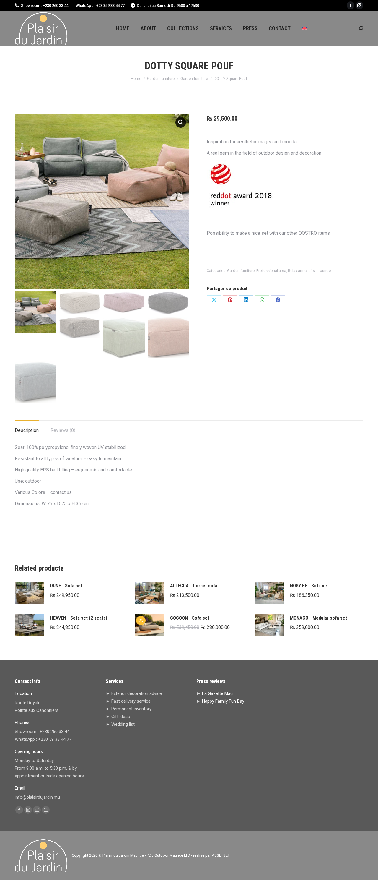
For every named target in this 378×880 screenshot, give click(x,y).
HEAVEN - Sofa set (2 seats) (78, 618)
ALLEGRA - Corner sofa (193, 586)
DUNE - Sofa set (66, 586)
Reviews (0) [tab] (62, 430)
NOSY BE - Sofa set (309, 586)
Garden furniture (241, 270)
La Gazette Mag (217, 693)
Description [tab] (27, 430)
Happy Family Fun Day (223, 701)
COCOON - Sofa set (189, 618)
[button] (180, 122)
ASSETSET (221, 855)
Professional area (271, 270)
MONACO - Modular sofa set (318, 618)
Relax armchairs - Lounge (309, 270)
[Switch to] (304, 28)
